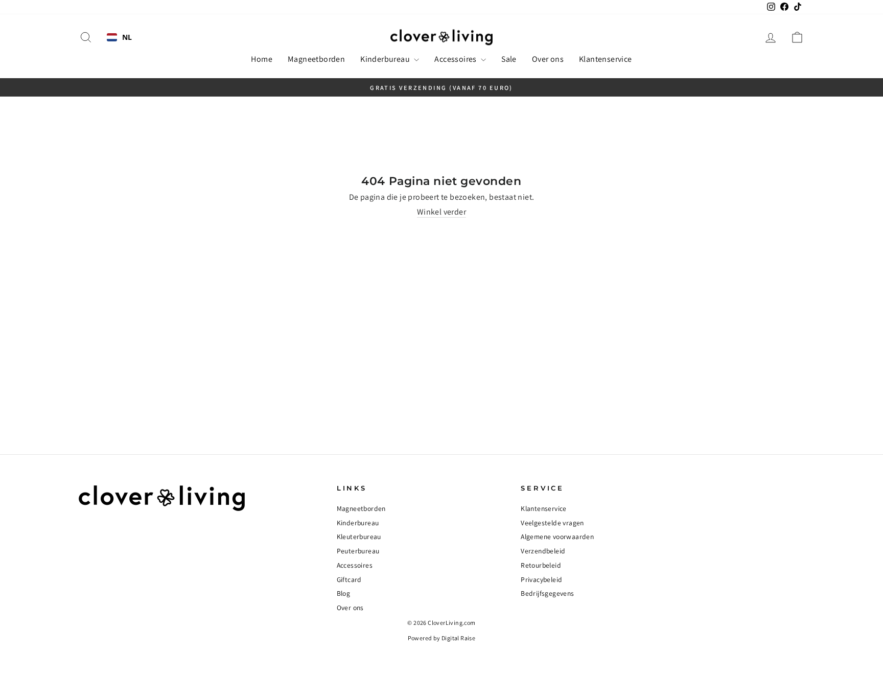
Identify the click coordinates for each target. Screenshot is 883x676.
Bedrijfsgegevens (547, 593)
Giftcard (349, 579)
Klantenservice (605, 59)
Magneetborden (316, 59)
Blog (344, 593)
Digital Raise (458, 638)
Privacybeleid (541, 579)
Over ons (548, 59)
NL (127, 37)
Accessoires (456, 59)
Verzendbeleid (543, 550)
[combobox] (119, 37)
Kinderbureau (385, 59)
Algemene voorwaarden (557, 536)
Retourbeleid (541, 565)
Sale (509, 59)
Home (261, 59)
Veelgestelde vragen (552, 522)
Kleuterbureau (359, 536)
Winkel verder (441, 212)
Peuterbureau (358, 550)
